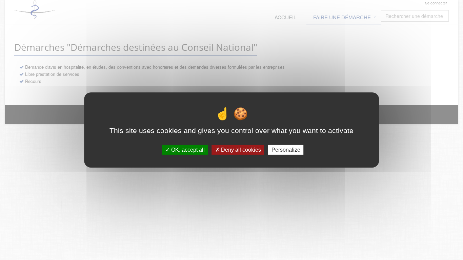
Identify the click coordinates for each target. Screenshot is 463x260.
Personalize (285, 150)
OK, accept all (187, 150)
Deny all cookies (240, 150)
